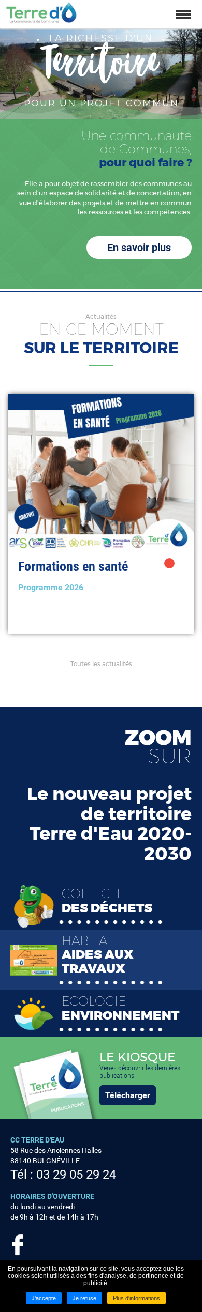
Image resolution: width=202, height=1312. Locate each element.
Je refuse (84, 1298)
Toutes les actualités (101, 664)
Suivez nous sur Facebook (17, 1244)
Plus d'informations (136, 1298)
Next (197, 513)
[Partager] (169, 563)
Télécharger (127, 1095)
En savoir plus (139, 247)
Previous (5, 513)
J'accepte (44, 1298)
